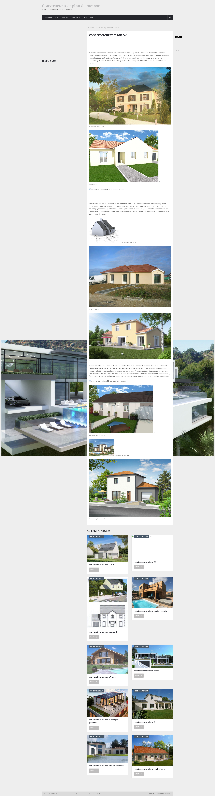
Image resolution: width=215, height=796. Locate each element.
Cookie (151, 794)
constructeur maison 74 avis (102, 677)
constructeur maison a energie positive (103, 721)
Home (92, 28)
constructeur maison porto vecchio (150, 611)
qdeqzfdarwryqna (164, 794)
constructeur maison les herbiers (149, 769)
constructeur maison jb (145, 722)
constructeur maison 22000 (102, 565)
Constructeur (51, 17)
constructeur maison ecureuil (103, 632)
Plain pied (89, 17)
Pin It (177, 50)
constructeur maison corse (146, 671)
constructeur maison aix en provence (106, 766)
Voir (92, 569)
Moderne (76, 17)
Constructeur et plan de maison (71, 6)
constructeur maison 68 (145, 562)
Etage (65, 17)
